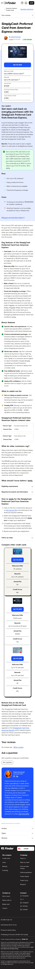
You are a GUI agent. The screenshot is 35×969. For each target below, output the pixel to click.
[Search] (22, 3)
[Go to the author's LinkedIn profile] (17, 776)
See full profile (24, 814)
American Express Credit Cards (11, 9)
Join (31, 3)
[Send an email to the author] (14, 776)
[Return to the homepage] (10, 3)
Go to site (17, 65)
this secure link (11, 510)
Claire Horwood (16, 37)
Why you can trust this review (12, 217)
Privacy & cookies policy (8, 930)
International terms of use (9, 925)
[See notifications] (26, 3)
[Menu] (2, 3)
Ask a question (7, 762)
